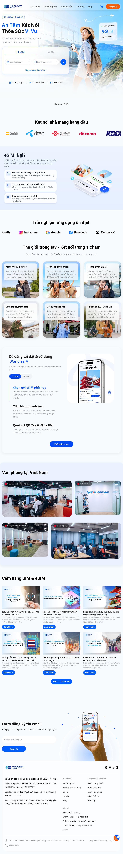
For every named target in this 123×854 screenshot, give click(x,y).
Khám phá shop (61, 444)
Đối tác (66, 792)
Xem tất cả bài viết (61, 681)
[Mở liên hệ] (116, 838)
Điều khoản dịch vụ (71, 812)
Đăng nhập (113, 6)
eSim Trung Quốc (96, 783)
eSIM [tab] (16, 376)
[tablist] (35, 52)
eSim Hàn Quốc (95, 792)
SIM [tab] (27, 376)
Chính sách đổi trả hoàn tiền (76, 816)
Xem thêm (8, 627)
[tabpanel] (35, 62)
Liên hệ (80, 6)
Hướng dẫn (67, 6)
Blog (90, 6)
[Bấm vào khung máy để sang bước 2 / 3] (90, 378)
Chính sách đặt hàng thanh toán (77, 825)
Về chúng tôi (50, 6)
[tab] (20, 52)
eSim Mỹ (91, 800)
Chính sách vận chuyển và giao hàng (79, 821)
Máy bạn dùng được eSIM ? (35, 70)
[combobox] (46, 62)
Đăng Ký (14, 749)
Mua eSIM (35, 6)
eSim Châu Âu (94, 796)
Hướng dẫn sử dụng (72, 787)
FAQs (65, 829)
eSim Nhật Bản (94, 787)
